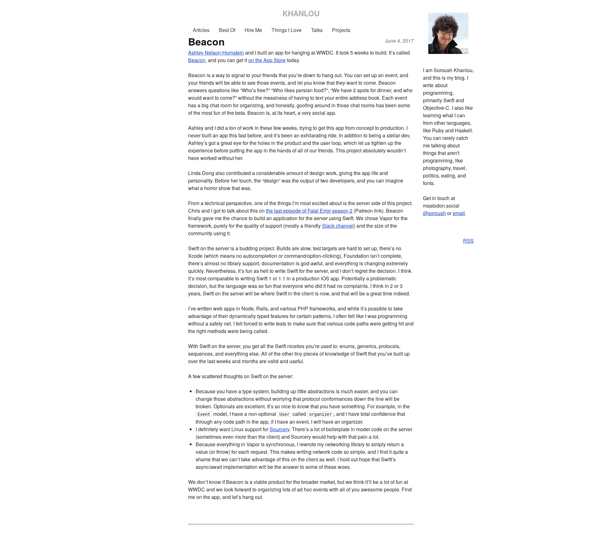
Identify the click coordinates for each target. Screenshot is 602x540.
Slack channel (338, 225)
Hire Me (253, 30)
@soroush (434, 213)
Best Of (227, 30)
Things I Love (287, 30)
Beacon (196, 60)
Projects (341, 30)
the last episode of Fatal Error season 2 (309, 210)
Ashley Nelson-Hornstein (216, 52)
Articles (201, 30)
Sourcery (279, 429)
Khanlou (301, 13)
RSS (468, 240)
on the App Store (267, 60)
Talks (317, 30)
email (459, 213)
